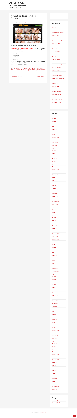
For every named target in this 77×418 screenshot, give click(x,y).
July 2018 (54, 365)
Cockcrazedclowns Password (57, 32)
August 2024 (54, 177)
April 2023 (54, 220)
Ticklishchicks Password (57, 105)
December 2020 (55, 295)
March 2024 (54, 190)
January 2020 (54, 325)
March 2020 (54, 319)
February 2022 (55, 258)
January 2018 (54, 381)
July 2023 (54, 212)
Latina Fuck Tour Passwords (57, 402)
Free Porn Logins (24, 21)
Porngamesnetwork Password (58, 78)
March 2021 (54, 287)
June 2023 (54, 215)
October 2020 (55, 300)
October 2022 (55, 236)
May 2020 (54, 314)
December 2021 (55, 263)
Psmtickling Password (56, 102)
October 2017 (55, 389)
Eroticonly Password (56, 48)
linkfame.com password (15, 71)
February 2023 (55, 225)
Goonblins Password (56, 59)
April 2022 (54, 252)
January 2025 (54, 164)
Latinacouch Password (56, 67)
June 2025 (54, 150)
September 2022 (55, 239)
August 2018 (54, 362)
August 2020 (54, 306)
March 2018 (54, 375)
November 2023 (55, 201)
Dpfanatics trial (38, 69)
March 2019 (54, 343)
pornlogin (18, 21)
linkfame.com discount (31, 70)
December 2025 (55, 134)
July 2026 (54, 118)
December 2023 (55, 199)
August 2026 (54, 115)
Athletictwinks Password (57, 97)
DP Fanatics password (27, 68)
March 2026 (54, 129)
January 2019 (54, 349)
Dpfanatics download (31, 69)
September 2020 (55, 303)
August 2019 (54, 338)
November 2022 (55, 233)
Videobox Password (56, 86)
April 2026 (54, 126)
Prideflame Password (56, 91)
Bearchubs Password (56, 94)
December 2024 (55, 166)
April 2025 (54, 156)
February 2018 (55, 378)
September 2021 (55, 271)
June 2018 (54, 367)
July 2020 (54, 308)
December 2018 (55, 351)
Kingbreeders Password (57, 38)
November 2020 (55, 298)
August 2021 (54, 274)
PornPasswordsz (43, 412)
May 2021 (54, 282)
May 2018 (54, 370)
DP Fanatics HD (20, 68)
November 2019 (55, 330)
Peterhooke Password (56, 43)
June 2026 (54, 121)
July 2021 (54, 276)
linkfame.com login (39, 70)
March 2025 (54, 158)
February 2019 (55, 346)
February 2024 (55, 193)
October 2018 (55, 357)
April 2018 (54, 373)
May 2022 (54, 249)
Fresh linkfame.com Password (17, 76)
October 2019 (55, 333)
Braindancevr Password (57, 54)
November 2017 (55, 386)
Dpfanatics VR (17, 70)
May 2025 (54, 153)
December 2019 (55, 327)
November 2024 (55, 169)
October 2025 (55, 140)
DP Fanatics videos (17, 69)
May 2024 (54, 185)
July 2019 (54, 341)
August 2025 (54, 145)
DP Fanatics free (15, 68)
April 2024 (54, 188)
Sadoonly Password (56, 51)
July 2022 (54, 244)
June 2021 (54, 279)
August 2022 (54, 241)
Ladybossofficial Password (57, 30)
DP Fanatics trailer (35, 68)
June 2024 (54, 182)
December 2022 (55, 231)
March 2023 (54, 223)
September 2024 (55, 174)
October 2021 (55, 268)
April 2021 (54, 284)
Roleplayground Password (57, 80)
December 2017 (55, 384)
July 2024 (54, 180)
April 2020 (54, 316)
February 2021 (55, 290)
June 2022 (54, 247)
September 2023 (55, 207)
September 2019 (55, 335)
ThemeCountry (51, 416)
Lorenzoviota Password (57, 40)
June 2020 (54, 311)
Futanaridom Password (56, 56)
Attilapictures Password (57, 64)
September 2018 (55, 359)
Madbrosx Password (56, 83)
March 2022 (54, 255)
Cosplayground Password (57, 75)
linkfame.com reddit (22, 71)
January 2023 (54, 228)
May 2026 (54, 123)
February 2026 (55, 132)
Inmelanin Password (56, 70)
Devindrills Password (56, 46)
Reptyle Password (55, 35)
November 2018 (55, 354)
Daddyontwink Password (57, 99)
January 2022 (54, 260)
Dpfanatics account (24, 69)
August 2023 (54, 209)
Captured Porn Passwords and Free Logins (17, 5)
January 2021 (54, 292)
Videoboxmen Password (57, 89)
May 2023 (54, 217)
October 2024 (55, 172)
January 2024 (54, 196)
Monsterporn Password (57, 62)
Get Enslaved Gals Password (39, 76)
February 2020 (55, 322)
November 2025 (55, 137)
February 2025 (55, 161)
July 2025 (54, 148)
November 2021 (55, 266)
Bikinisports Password (56, 72)
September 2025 (55, 142)
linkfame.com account (23, 70)
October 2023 (55, 204)
